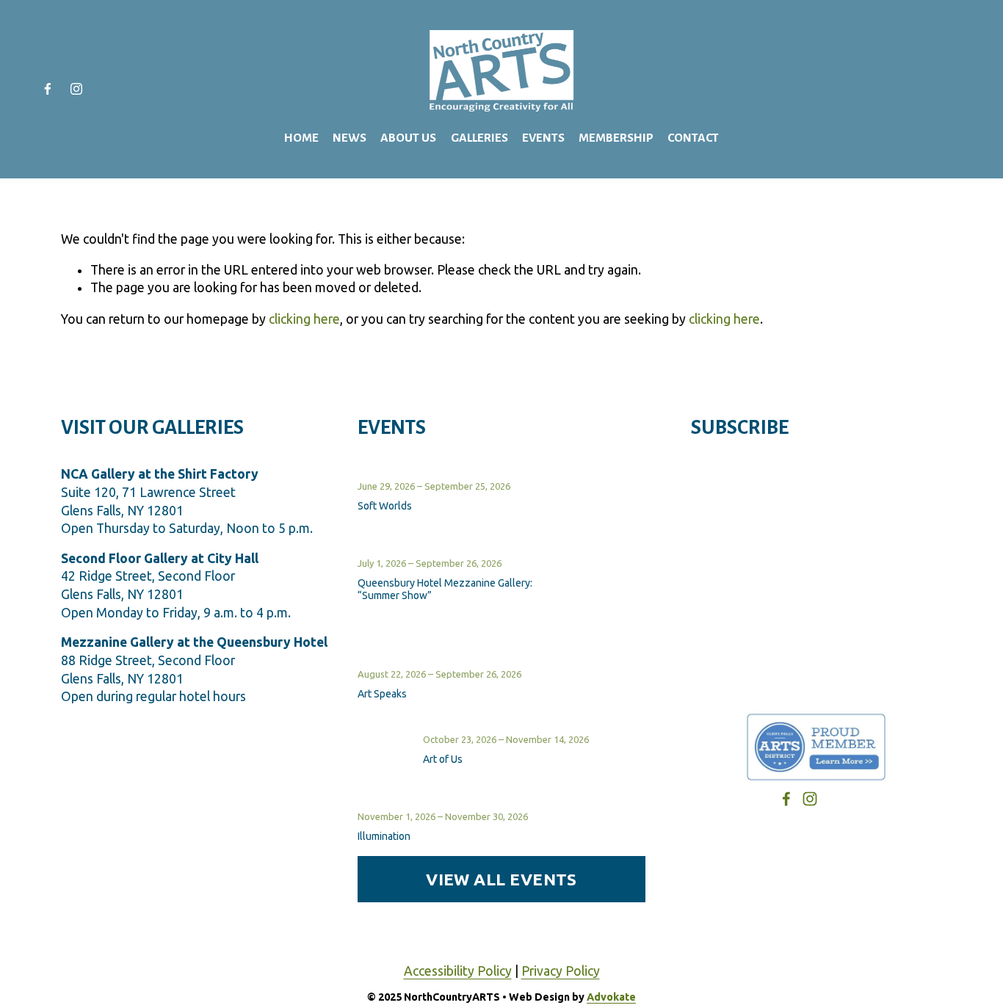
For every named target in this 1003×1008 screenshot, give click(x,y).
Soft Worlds (385, 506)
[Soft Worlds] (397, 473)
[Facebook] (47, 88)
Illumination (384, 836)
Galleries (479, 138)
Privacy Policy (560, 971)
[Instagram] (76, 88)
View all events (501, 879)
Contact (693, 138)
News (349, 138)
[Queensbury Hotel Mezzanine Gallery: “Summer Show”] (487, 550)
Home (301, 138)
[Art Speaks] (395, 661)
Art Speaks (382, 694)
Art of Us (443, 759)
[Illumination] (395, 804)
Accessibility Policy (458, 971)
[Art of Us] (390, 738)
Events (543, 138)
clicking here (304, 319)
